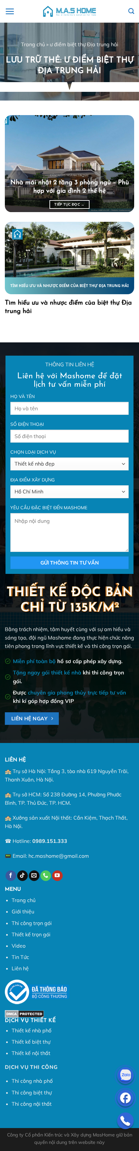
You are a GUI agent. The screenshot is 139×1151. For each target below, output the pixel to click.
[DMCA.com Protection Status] (24, 1013)
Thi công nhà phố (32, 1081)
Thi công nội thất (32, 1104)
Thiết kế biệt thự (31, 1041)
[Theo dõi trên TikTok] (22, 875)
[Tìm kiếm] (131, 11)
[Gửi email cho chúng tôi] (34, 875)
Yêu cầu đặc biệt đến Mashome (48, 508)
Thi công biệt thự (32, 1092)
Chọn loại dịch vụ (33, 452)
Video (19, 945)
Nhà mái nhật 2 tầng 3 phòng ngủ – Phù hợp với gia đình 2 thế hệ (69, 186)
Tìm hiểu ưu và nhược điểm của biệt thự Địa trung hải (68, 307)
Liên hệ (20, 968)
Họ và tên (22, 396)
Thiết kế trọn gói (31, 934)
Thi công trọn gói (32, 923)
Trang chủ (33, 44)
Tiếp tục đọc (69, 204)
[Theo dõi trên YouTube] (57, 875)
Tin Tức (20, 957)
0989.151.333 (49, 841)
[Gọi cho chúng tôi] (45, 875)
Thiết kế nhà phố (31, 1030)
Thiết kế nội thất (31, 1053)
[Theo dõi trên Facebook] (10, 875)
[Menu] (10, 11)
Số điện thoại (27, 424)
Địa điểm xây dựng (32, 480)
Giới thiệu (23, 911)
